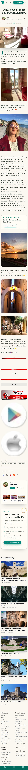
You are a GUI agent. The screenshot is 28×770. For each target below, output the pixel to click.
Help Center (4, 734)
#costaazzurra (12, 463)
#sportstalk (22, 463)
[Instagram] (20, 751)
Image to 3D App (20, 743)
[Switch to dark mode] (6, 2)
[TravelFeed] (2, 2)
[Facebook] (3, 475)
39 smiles (4, 471)
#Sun (15, 460)
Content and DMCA (7, 761)
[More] (25, 2)
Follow (12, 487)
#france (9, 460)
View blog (19, 487)
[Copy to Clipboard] (17, 475)
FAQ (2, 717)
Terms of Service (6, 752)
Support (3, 760)
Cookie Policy (5, 756)
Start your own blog (10, 225)
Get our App (4, 730)
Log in (10, 2)
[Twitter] (7, 475)
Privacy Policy (5, 754)
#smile (4, 463)
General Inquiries (6, 763)
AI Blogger (4, 736)
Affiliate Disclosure (6, 758)
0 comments (11, 471)
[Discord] (24, 751)
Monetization (5, 732)
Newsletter (4, 725)
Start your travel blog (11, 542)
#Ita (3, 460)
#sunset (21, 460)
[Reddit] (14, 475)
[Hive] (17, 747)
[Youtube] (17, 751)
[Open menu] (24, 18)
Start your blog (18, 2)
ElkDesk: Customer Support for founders (20, 721)
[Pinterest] (10, 475)
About (3, 715)
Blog (2, 719)
